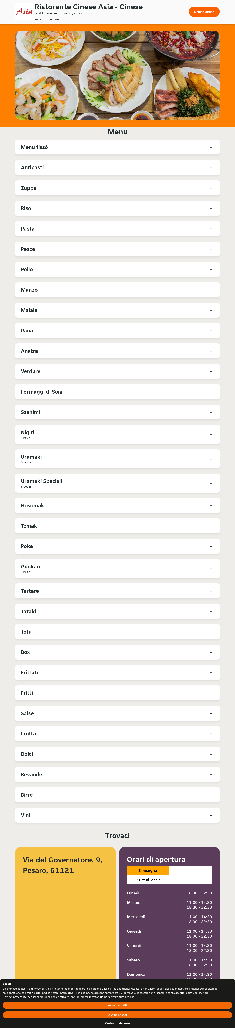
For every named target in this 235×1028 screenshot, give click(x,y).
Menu (38, 19)
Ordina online (204, 11)
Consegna (148, 870)
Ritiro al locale (148, 880)
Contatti (54, 19)
